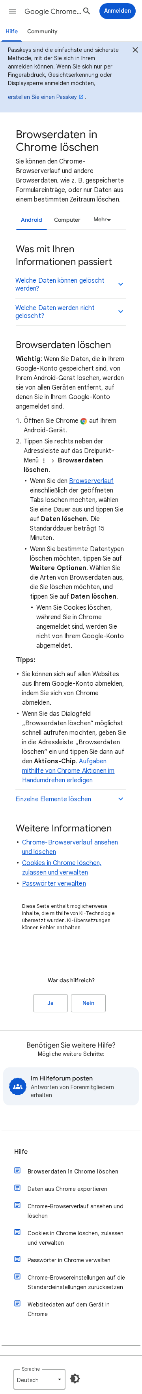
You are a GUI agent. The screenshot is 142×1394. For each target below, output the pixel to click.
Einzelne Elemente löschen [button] (53, 799)
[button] (12, 11)
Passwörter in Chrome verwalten (69, 1260)
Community (42, 31)
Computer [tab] (67, 220)
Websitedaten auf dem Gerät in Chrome (69, 1309)
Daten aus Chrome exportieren (67, 1188)
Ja (50, 1003)
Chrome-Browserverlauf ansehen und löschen (75, 1211)
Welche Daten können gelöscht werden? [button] (60, 285)
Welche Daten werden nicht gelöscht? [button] (55, 312)
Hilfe (12, 31)
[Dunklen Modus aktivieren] (74, 1378)
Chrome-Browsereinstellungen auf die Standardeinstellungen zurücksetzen (76, 1282)
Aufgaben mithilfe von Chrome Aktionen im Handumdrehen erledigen (68, 770)
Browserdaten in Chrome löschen (73, 1171)
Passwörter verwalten (54, 884)
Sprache (31, 1369)
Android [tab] (31, 220)
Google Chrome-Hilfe (53, 11)
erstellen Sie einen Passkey (42, 97)
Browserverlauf (91, 481)
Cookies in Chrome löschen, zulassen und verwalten (75, 1238)
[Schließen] (135, 51)
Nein (88, 1003)
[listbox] (101, 219)
